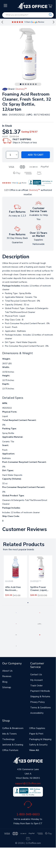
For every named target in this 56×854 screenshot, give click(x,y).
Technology (8, 739)
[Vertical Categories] (5, 6)
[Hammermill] (39, 623)
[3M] (39, 634)
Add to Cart (35, 154)
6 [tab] (33, 84)
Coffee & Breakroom (12, 728)
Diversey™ (34, 190)
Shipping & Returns (40, 696)
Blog (4, 681)
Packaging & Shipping (40, 739)
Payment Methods (40, 691)
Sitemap (6, 687)
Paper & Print (36, 733)
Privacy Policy (37, 702)
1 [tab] (20, 84)
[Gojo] (16, 645)
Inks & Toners (9, 733)
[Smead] (16, 623)
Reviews (6, 676)
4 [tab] (28, 84)
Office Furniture (10, 750)
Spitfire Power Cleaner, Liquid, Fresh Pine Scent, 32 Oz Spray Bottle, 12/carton (39, 589)
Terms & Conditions (40, 707)
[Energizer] (16, 634)
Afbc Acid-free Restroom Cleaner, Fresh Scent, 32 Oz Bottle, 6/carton (14, 589)
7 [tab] (35, 84)
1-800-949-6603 (28, 814)
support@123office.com (28, 783)
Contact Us (36, 674)
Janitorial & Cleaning (12, 744)
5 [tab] (30, 84)
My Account (36, 680)
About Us (7, 670)
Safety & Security (38, 744)
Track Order (36, 685)
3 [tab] (25, 84)
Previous (2, 22)
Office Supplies (37, 728)
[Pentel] (39, 612)
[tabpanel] (15, 576)
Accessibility (36, 713)
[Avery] (16, 612)
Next (53, 22)
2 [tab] (23, 84)
